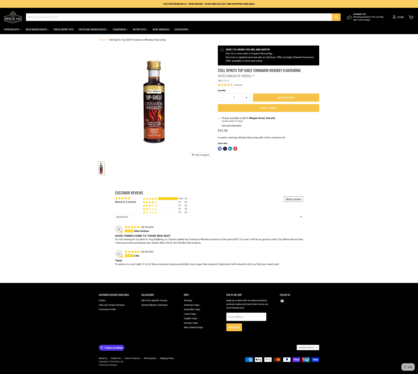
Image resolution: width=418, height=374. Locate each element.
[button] (150, 198)
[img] (132, 227)
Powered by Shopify (108, 365)
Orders (102, 300)
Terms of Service (132, 358)
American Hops (191, 305)
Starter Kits (12, 29)
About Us (103, 358)
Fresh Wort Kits (64, 29)
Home (102, 40)
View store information (231, 125)
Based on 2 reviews (125, 201)
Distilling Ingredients (93, 29)
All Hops (188, 300)
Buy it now (268, 107)
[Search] (336, 17)
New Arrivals (161, 29)
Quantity (222, 90)
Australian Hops (192, 309)
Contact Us (116, 358)
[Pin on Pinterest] (235, 149)
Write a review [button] (293, 199)
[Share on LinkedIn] (230, 149)
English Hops (190, 318)
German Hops (191, 323)
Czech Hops (190, 314)
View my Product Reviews (112, 305)
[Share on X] (225, 149)
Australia (306, 347)
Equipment (120, 29)
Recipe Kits (139, 29)
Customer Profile (107, 309)
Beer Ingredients (36, 29)
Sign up (234, 327)
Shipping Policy (167, 358)
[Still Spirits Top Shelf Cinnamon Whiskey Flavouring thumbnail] (101, 168)
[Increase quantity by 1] (247, 98)
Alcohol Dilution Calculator (154, 305)
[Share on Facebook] (220, 149)
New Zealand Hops (193, 327)
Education (181, 29)
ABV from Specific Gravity (154, 300)
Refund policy (150, 358)
